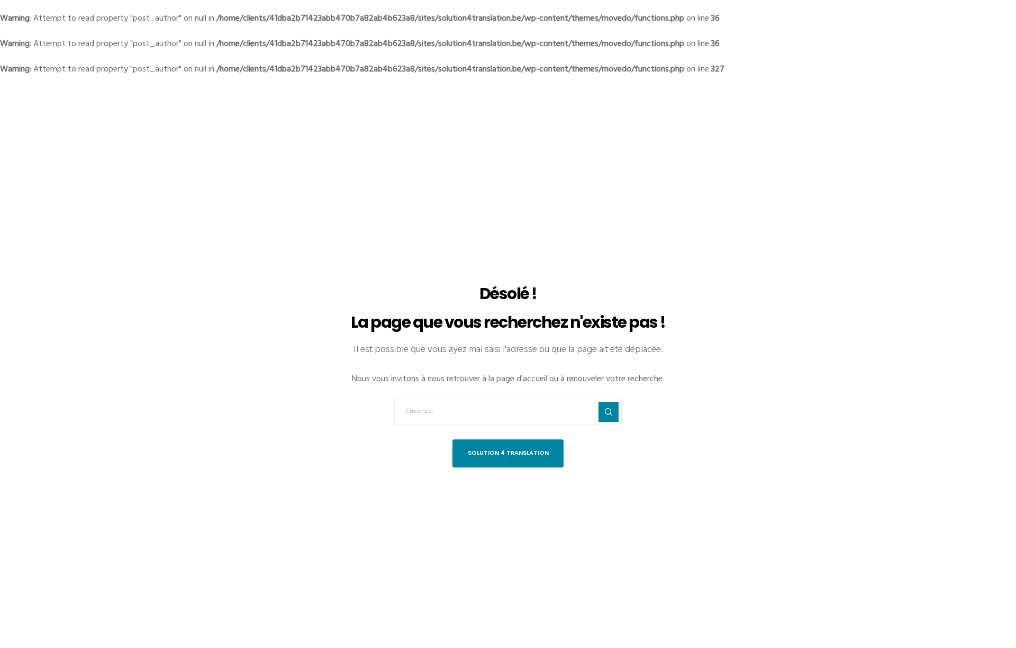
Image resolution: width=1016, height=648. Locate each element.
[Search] (608, 412)
